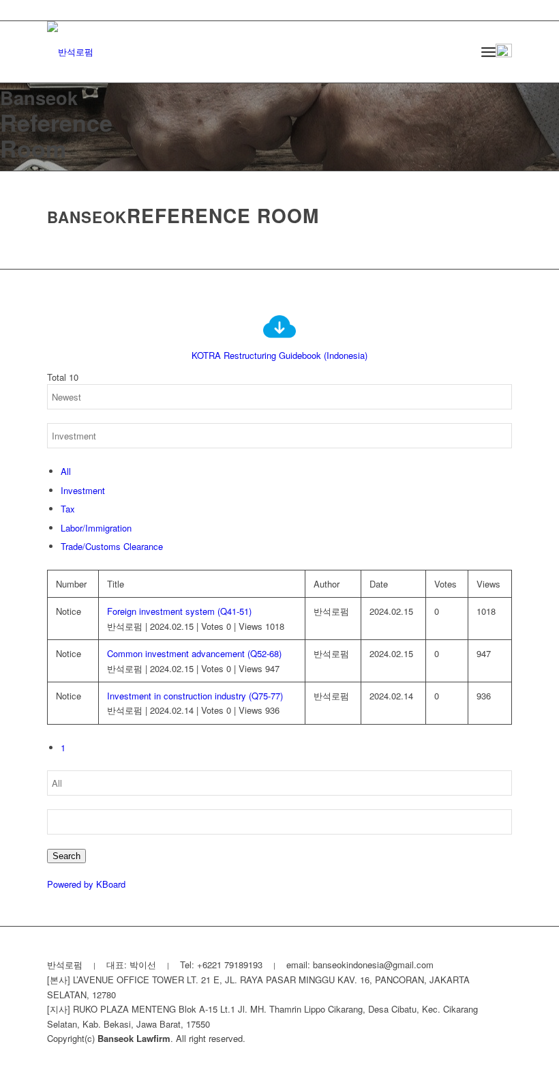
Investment (83, 490)
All (66, 471)
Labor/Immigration (96, 527)
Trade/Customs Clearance (112, 546)
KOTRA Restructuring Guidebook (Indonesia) (279, 355)
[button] (504, 52)
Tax (68, 508)
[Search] (458, 52)
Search (66, 856)
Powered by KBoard (86, 884)
